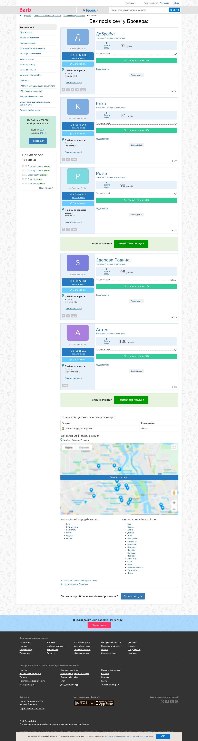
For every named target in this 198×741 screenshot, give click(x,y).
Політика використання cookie (74, 673)
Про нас (23, 670)
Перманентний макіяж (111, 646)
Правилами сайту (145, 736)
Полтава (131, 553)
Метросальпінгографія (30, 75)
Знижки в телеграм (110, 684)
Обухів (69, 535)
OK (163, 736)
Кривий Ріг (132, 541)
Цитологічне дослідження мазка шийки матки (35, 103)
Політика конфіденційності (32, 681)
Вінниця (131, 547)
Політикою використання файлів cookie (121, 736)
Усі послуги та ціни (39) (136, 60)
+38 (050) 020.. (78, 56)
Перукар (24, 646)
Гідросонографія (28, 43)
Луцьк (130, 573)
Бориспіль (71, 530)
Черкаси (131, 556)
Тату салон (25, 653)
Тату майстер (26, 649)
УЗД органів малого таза (31, 96)
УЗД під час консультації (31, 91)
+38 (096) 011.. (78, 352)
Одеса (130, 527)
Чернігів (131, 550)
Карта (104, 681)
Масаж (131, 646)
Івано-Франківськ (135, 567)
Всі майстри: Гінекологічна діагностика (78, 580)
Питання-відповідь (69, 677)
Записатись (79, 64)
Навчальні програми (110, 670)
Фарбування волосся (111, 642)
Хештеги (105, 677)
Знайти (174, 9)
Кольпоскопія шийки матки (32, 48)
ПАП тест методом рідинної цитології (37, 86)
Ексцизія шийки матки (30, 110)
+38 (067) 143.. (78, 126)
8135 (42, 129)
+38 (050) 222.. (78, 196)
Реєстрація (164, 3)
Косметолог (25, 642)
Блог (62, 681)
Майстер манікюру (56, 646)
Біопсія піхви (26, 32)
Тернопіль (132, 570)
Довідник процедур (69, 684)
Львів (129, 535)
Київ (68, 524)
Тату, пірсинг (134, 649)
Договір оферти (27, 684)
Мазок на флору (27, 64)
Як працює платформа (30, 673)
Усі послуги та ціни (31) (136, 356)
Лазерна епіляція (109, 653)
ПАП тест (24, 80)
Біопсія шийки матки (29, 37)
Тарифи (23, 677)
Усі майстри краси (82, 646)
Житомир (131, 559)
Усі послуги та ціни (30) (136, 130)
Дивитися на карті (73, 82)
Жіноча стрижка (81, 653)
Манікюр (132, 653)
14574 (43, 133)
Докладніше (136, 75)
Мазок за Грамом (28, 70)
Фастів (69, 538)
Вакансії (105, 673)
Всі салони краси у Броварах (74, 584)
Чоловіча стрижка (82, 649)
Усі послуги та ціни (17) (136, 286)
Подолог (51, 653)
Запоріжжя (132, 538)
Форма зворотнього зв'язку (32, 708)
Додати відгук (102, 69)
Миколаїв (131, 544)
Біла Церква (72, 527)
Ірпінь (69, 532)
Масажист (51, 642)
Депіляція (133, 642)
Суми (129, 561)
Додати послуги (133, 596)
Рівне (129, 564)
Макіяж (104, 649)
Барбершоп (52, 649)
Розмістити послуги (131, 243)
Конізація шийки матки (30, 54)
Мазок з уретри (27, 59)
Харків (130, 530)
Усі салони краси (82, 642)
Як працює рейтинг (69, 670)
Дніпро (130, 532)
